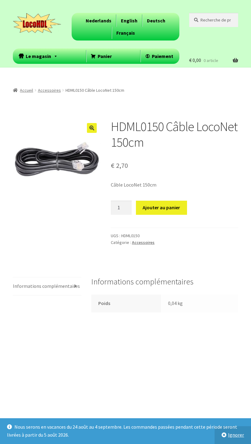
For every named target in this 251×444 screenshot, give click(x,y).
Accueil (26, 90)
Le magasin (38, 56)
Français (125, 33)
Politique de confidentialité (41, 409)
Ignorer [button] (236, 435)
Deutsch (156, 20)
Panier (105, 56)
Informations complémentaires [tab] (46, 286)
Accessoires (49, 90)
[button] (92, 128)
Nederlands (98, 20)
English (129, 20)
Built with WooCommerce (102, 409)
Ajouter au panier (161, 207)
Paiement (162, 56)
